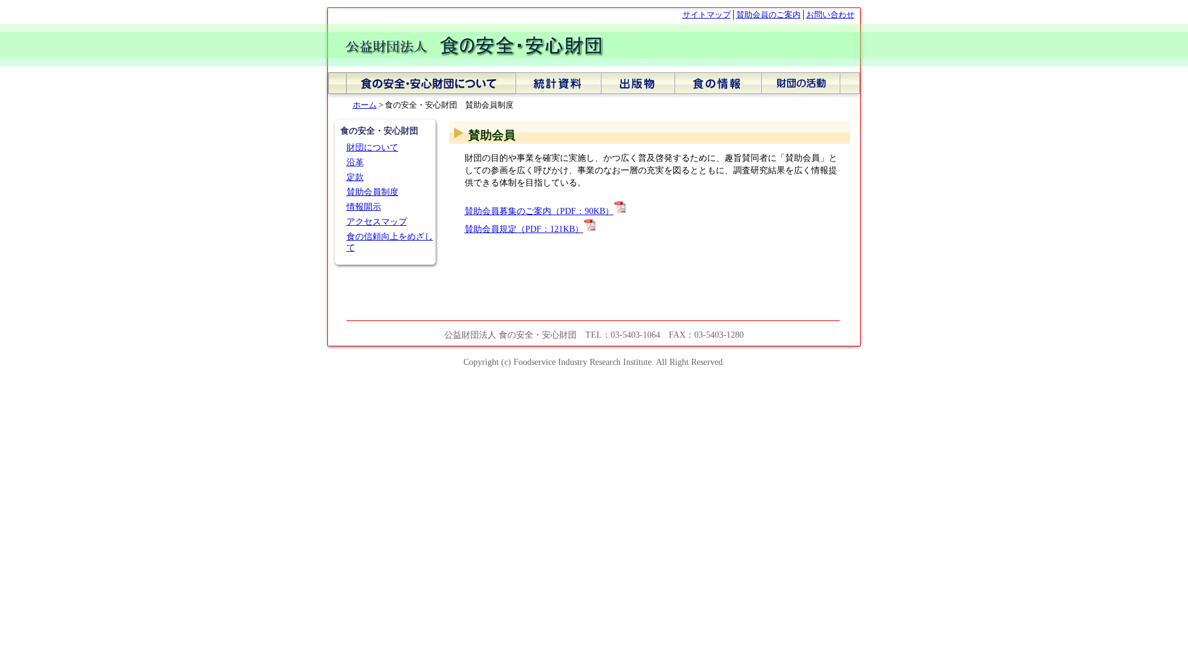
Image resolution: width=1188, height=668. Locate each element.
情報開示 (363, 207)
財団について (372, 147)
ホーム (365, 105)
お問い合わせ (830, 15)
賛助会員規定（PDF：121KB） (524, 229)
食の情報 (717, 86)
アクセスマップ (376, 221)
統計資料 (558, 86)
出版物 (637, 86)
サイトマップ (706, 15)
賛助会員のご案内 (768, 15)
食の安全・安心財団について (419, 86)
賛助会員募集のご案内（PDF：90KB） (539, 211)
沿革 (355, 162)
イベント (812, 86)
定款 (355, 177)
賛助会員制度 (372, 192)
